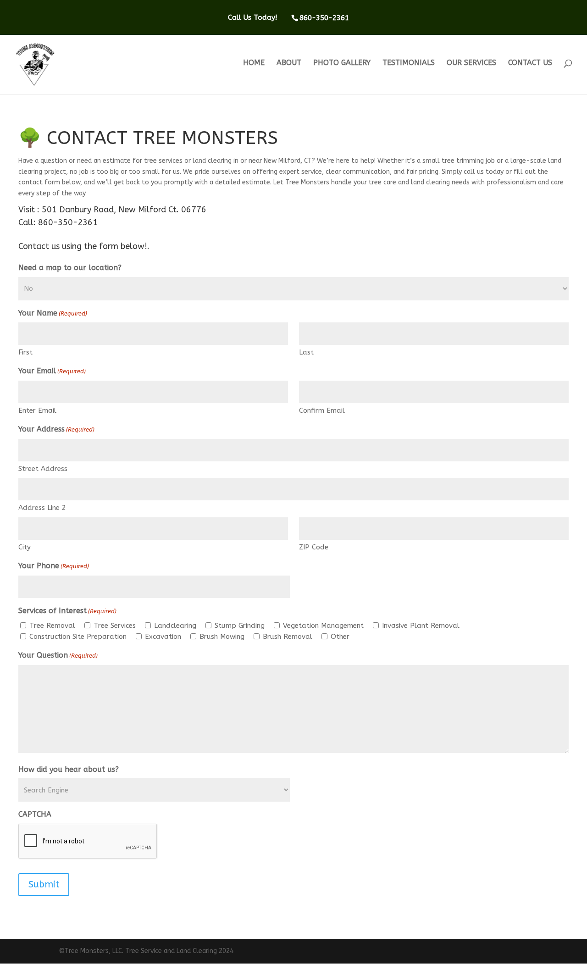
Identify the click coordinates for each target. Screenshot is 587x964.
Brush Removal (287, 636)
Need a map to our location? (70, 267)
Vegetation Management (323, 625)
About (289, 63)
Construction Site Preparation (78, 636)
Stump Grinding (240, 625)
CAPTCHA (34, 814)
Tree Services (115, 625)
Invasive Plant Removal (421, 625)
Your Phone (53, 565)
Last (306, 352)
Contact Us (530, 63)
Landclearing (175, 625)
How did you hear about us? (68, 769)
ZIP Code (313, 547)
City (24, 547)
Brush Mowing (221, 636)
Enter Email (37, 410)
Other (340, 636)
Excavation (163, 636)
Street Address (42, 469)
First (25, 352)
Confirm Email (322, 410)
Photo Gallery (342, 63)
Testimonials (408, 63)
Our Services (471, 63)
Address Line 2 (42, 508)
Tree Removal (52, 625)
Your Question (58, 655)
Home (254, 63)
